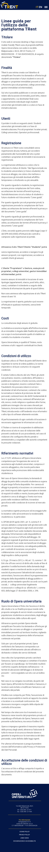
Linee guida (24, 838)
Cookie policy (24, 831)
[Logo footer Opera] (24, 793)
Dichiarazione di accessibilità (24, 841)
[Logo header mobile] (9, 4)
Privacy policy (24, 835)
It (37, 7)
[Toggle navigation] (46, 7)
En (40, 7)
